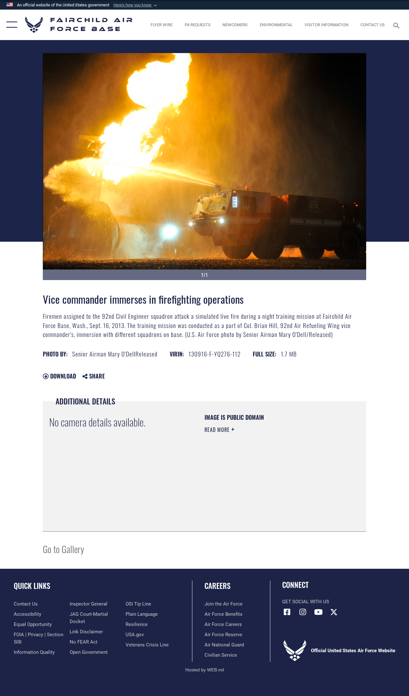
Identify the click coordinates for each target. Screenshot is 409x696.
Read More (217, 430)
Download (62, 376)
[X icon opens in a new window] (334, 612)
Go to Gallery (63, 549)
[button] (135, 5)
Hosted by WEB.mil (204, 669)
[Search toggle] (397, 25)
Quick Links (32, 586)
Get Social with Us (305, 602)
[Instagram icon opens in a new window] (302, 612)
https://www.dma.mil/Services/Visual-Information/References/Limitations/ (261, 484)
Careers (217, 586)
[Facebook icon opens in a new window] (287, 612)
